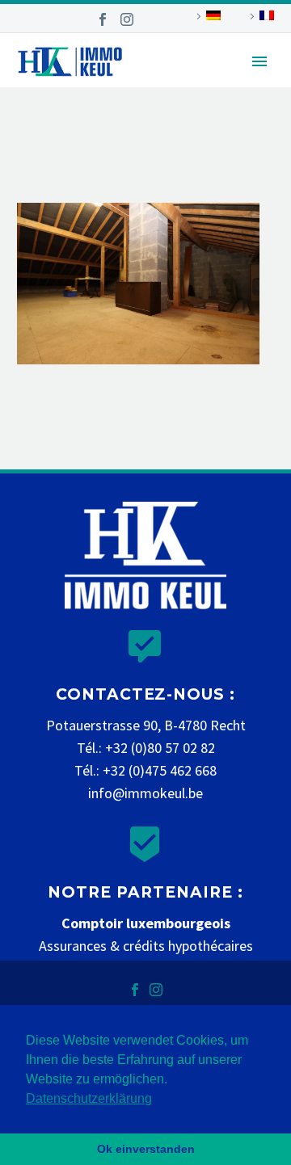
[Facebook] (103, 19)
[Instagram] (127, 19)
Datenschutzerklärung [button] (89, 1098)
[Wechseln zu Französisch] (259, 16)
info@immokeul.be (145, 793)
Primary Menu (259, 61)
